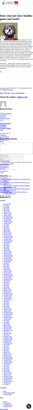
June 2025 (6, 226)
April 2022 (7, 287)
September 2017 (8, 343)
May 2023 (6, 266)
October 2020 (7, 315)
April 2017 (7, 351)
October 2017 (7, 341)
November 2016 (8, 358)
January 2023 (7, 272)
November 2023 (8, 256)
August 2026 (7, 204)
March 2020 (7, 325)
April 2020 (7, 323)
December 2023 (8, 255)
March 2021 (7, 307)
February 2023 (8, 271)
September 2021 (8, 298)
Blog (4, 89)
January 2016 (7, 374)
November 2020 (8, 314)
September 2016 (8, 362)
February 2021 (8, 309)
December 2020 (8, 312)
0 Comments (9, 89)
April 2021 (7, 306)
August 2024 (7, 242)
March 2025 (7, 231)
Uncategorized (8, 394)
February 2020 (8, 327)
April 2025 (7, 229)
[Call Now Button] (28, 406)
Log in (5, 401)
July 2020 (6, 320)
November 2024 (8, 237)
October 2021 (7, 296)
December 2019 (8, 330)
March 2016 (7, 371)
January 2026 (7, 215)
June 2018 (6, 335)
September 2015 (8, 381)
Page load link (4, 409)
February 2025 (8, 232)
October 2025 (7, 220)
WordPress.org (8, 406)
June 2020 (6, 322)
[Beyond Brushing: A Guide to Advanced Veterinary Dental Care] (6, 120)
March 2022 (7, 288)
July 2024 (6, 244)
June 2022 (6, 284)
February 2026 (8, 213)
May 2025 (6, 228)
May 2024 (6, 247)
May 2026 (6, 209)
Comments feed (8, 404)
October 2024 (7, 239)
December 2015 (8, 376)
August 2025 (7, 223)
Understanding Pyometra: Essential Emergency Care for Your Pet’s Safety (5, 168)
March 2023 (7, 269)
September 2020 (8, 317)
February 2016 (8, 373)
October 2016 (7, 360)
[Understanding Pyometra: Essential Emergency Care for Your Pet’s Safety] (6, 161)
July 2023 (6, 263)
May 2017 (6, 349)
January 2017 (7, 355)
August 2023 (7, 261)
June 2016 (6, 366)
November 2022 (8, 276)
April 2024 (7, 248)
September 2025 (8, 221)
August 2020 (7, 319)
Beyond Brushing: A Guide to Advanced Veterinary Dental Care (5, 127)
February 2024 (8, 252)
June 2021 (6, 303)
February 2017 (8, 354)
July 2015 (6, 384)
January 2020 (7, 328)
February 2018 (8, 336)
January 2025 (7, 234)
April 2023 (7, 268)
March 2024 (7, 250)
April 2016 (7, 370)
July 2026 (6, 205)
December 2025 (8, 217)
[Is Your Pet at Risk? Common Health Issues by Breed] (6, 141)
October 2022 (7, 277)
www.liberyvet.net (22, 59)
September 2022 (8, 279)
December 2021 (8, 293)
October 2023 (7, 258)
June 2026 (6, 207)
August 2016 (7, 363)
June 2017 (6, 347)
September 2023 (8, 260)
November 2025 (8, 218)
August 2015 (7, 382)
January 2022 (7, 292)
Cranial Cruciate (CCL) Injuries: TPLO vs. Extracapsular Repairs (15, 192)
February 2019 (8, 333)
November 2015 (8, 378)
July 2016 (6, 365)
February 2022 (8, 290)
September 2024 (8, 240)
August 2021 (7, 299)
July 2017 (6, 346)
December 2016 (8, 357)
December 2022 (8, 274)
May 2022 (6, 285)
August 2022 (7, 280)
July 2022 (6, 282)
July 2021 (6, 301)
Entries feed (7, 403)
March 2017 (7, 352)
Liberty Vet (5, 88)
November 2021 (8, 295)
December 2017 (8, 338)
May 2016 (6, 368)
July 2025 (6, 225)
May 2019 (6, 331)
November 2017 (8, 339)
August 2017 (7, 344)
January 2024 (7, 253)
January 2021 (7, 311)
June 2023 (6, 264)
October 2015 (7, 379)
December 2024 (8, 236)
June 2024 (6, 245)
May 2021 (6, 304)
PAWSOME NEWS (9, 393)
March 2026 (7, 212)
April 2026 (7, 210)
